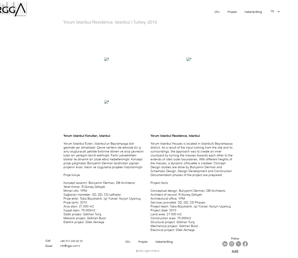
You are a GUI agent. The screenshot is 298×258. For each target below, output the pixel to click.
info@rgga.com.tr (70, 245)
